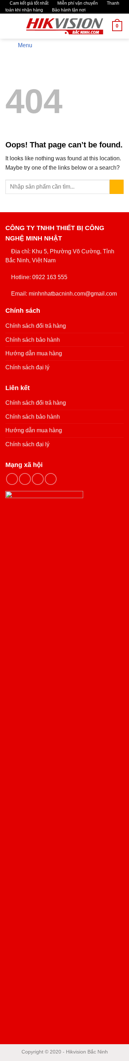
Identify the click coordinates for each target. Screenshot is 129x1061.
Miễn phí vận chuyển (77, 3)
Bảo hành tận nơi (68, 10)
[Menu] (9, 26)
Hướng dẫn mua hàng (33, 353)
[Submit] (117, 187)
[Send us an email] (51, 479)
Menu (25, 45)
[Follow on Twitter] (38, 479)
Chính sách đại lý (27, 367)
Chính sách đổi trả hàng (35, 326)
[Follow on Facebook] (12, 479)
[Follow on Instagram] (25, 479)
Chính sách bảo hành (32, 340)
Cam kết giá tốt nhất (28, 3)
